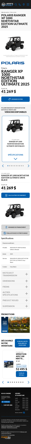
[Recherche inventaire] (15, 4)
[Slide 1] (8, 382)
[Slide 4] (14, 382)
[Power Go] (15, 437)
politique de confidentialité (7, 426)
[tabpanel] (21, 404)
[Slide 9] (21, 165)
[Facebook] (24, 413)
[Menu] (28, 4)
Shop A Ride (12, 435)
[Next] (28, 165)
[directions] (23, 4)
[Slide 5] (14, 165)
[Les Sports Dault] (7, 4)
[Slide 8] (19, 165)
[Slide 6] (16, 165)
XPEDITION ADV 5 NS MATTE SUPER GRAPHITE (21, 356)
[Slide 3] (11, 165)
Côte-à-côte (13, 12)
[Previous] (2, 165)
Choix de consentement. (12, 427)
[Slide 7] (20, 382)
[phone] (19, 4)
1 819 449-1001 (7, 405)
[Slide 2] (9, 165)
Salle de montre (5, 12)
